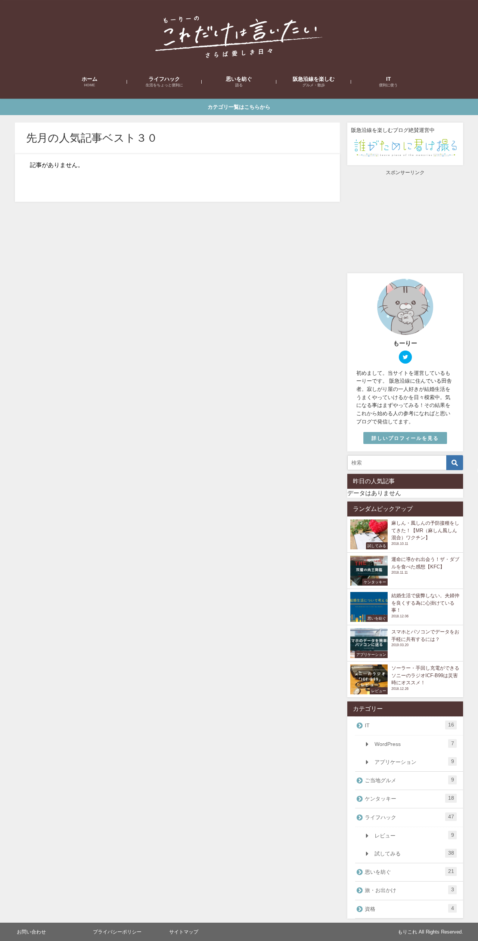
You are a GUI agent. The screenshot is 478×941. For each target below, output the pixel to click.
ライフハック (409, 817)
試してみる (414, 853)
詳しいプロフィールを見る (405, 438)
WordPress (414, 743)
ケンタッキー (409, 798)
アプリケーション (414, 761)
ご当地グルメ (409, 780)
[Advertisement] (405, 222)
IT (409, 725)
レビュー (414, 835)
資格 (409, 908)
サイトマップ (183, 932)
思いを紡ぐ (409, 871)
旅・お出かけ (409, 889)
